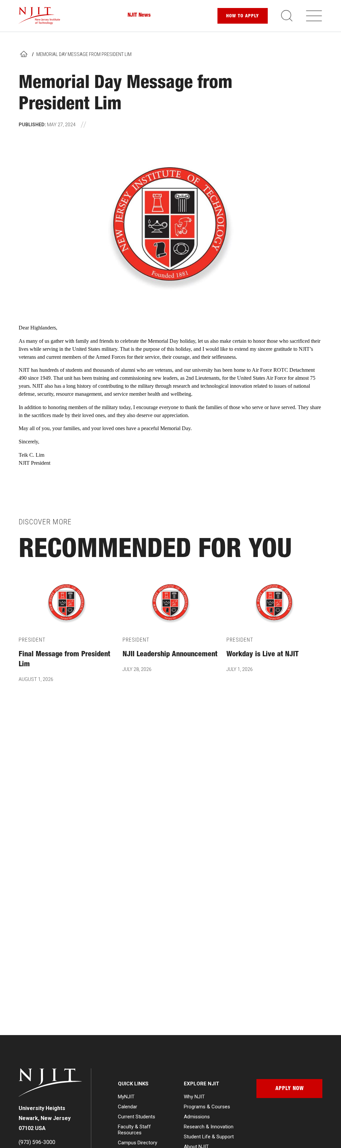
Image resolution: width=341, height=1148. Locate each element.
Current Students (136, 1117)
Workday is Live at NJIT (262, 654)
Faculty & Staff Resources (134, 1130)
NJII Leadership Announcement (170, 654)
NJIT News (139, 15)
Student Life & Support (209, 1137)
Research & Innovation (208, 1127)
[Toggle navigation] (314, 15)
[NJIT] (39, 16)
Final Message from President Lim (64, 659)
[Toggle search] (286, 15)
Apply (242, 16)
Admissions (197, 1117)
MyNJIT (126, 1097)
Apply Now (289, 1089)
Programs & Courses (207, 1107)
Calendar (127, 1107)
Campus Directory (137, 1143)
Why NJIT (194, 1097)
